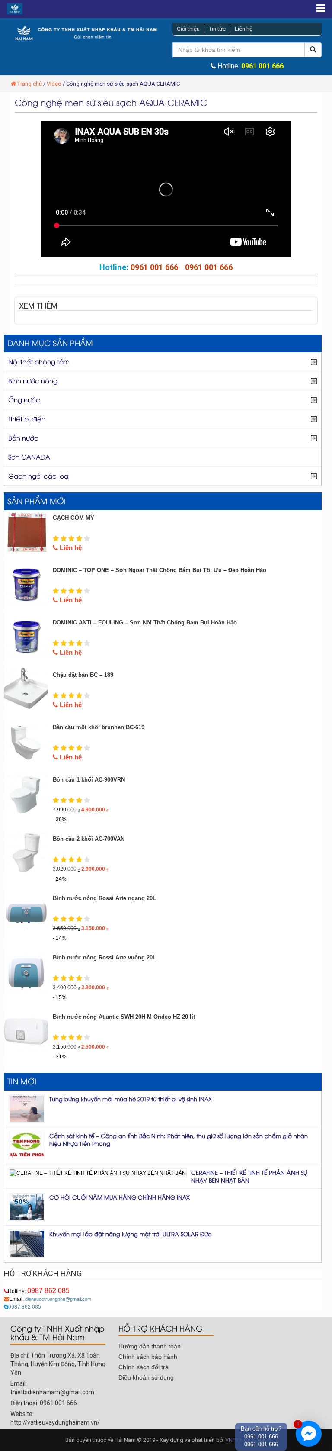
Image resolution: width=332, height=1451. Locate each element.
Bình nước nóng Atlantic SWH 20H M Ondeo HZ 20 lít (124, 1016)
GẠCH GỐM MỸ (73, 518)
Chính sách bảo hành (147, 1356)
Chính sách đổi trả (143, 1367)
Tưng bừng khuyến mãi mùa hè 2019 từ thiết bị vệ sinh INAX (130, 1099)
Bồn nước (23, 437)
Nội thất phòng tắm (39, 361)
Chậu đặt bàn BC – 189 (83, 675)
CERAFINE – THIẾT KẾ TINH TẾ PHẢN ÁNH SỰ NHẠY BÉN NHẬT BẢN (249, 1176)
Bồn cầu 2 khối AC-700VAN (88, 839)
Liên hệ (243, 29)
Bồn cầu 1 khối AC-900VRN (89, 779)
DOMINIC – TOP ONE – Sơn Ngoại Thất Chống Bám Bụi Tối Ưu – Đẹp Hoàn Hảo (159, 570)
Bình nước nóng (32, 380)
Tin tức (217, 29)
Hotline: (39, 1291)
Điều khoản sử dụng (146, 1377)
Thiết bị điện (26, 418)
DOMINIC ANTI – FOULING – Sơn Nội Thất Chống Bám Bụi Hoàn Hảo (145, 622)
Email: (50, 1299)
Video (54, 83)
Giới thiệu (188, 29)
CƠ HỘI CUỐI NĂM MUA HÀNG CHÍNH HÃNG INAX (119, 1197)
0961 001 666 (262, 66)
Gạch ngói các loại (39, 475)
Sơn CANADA (29, 456)
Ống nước (24, 399)
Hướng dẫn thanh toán (149, 1346)
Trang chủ (29, 83)
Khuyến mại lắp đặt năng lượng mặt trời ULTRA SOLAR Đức (130, 1234)
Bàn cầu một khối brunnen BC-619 (98, 727)
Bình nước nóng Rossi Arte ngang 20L (104, 898)
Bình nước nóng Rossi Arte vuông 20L (104, 957)
